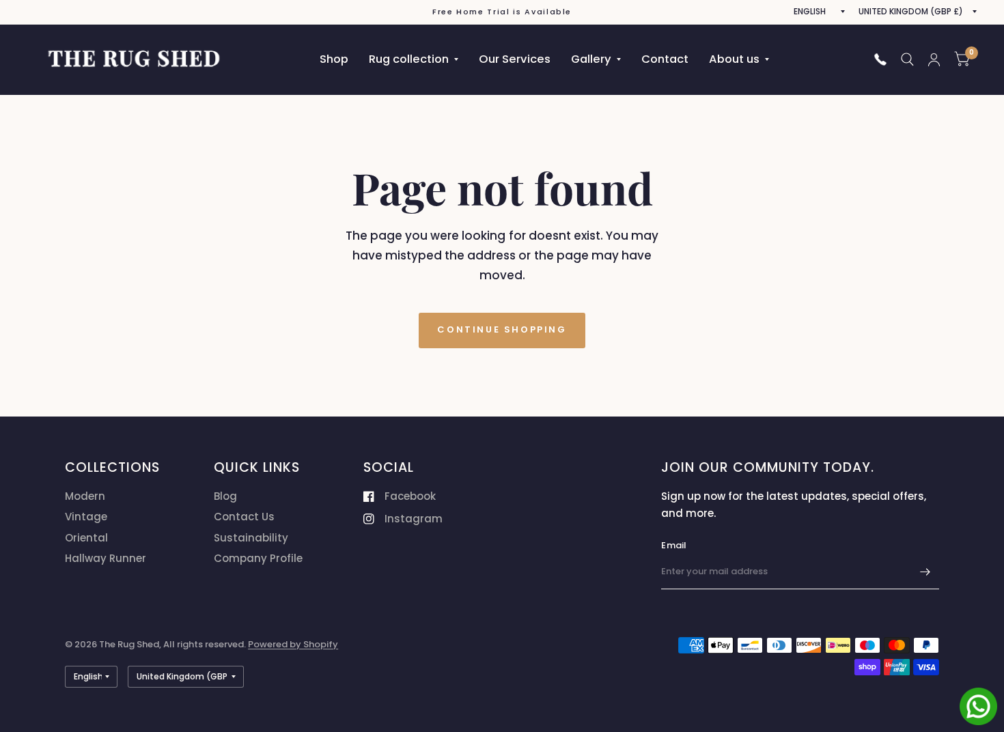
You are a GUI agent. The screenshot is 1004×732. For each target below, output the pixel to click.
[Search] (907, 59)
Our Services (514, 59)
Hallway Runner (105, 558)
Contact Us (244, 516)
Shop (334, 59)
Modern (85, 496)
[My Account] (934, 59)
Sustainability (251, 538)
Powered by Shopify (293, 644)
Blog (225, 496)
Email (673, 545)
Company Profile (258, 558)
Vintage (86, 516)
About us (734, 59)
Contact (664, 59)
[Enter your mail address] (925, 571)
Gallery (591, 59)
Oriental (86, 538)
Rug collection (409, 59)
